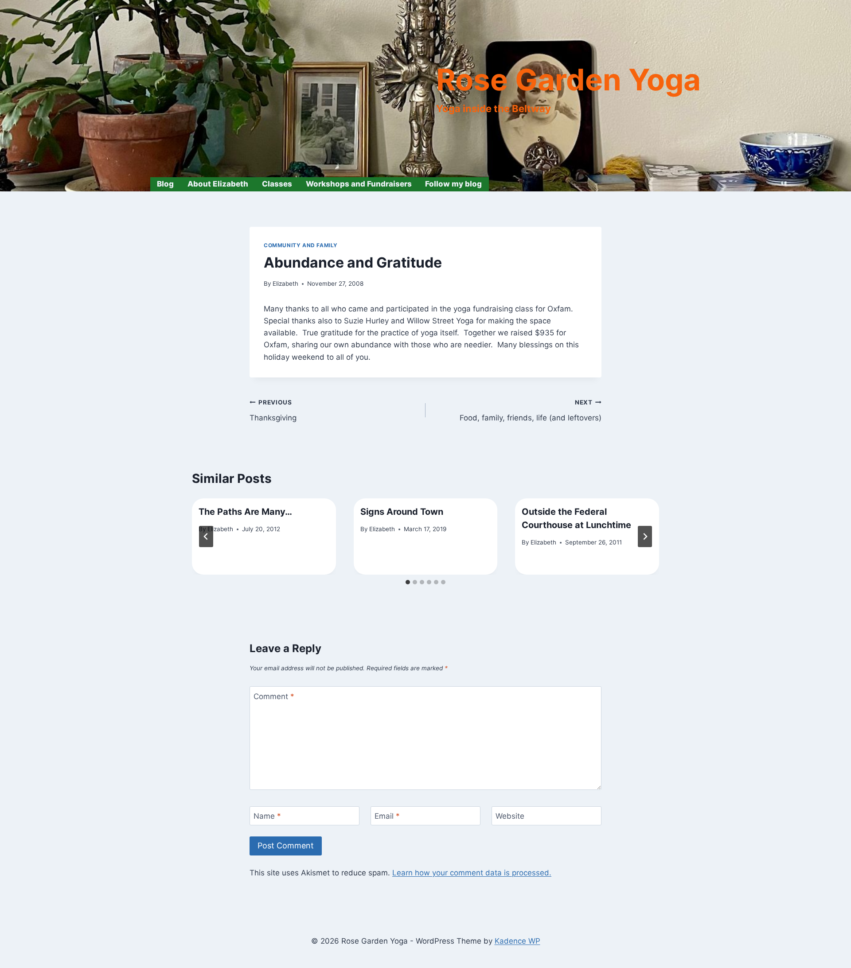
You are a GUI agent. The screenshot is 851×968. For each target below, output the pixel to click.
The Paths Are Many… (245, 511)
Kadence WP (517, 941)
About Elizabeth (217, 183)
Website (510, 816)
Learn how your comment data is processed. (471, 872)
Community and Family (301, 245)
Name (267, 816)
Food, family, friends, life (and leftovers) (530, 410)
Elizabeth (285, 283)
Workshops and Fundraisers (359, 183)
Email (387, 816)
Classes (277, 183)
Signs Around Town (401, 511)
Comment (274, 696)
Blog (165, 183)
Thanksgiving (273, 410)
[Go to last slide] (206, 536)
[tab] (408, 582)
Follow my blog (453, 183)
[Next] (645, 536)
